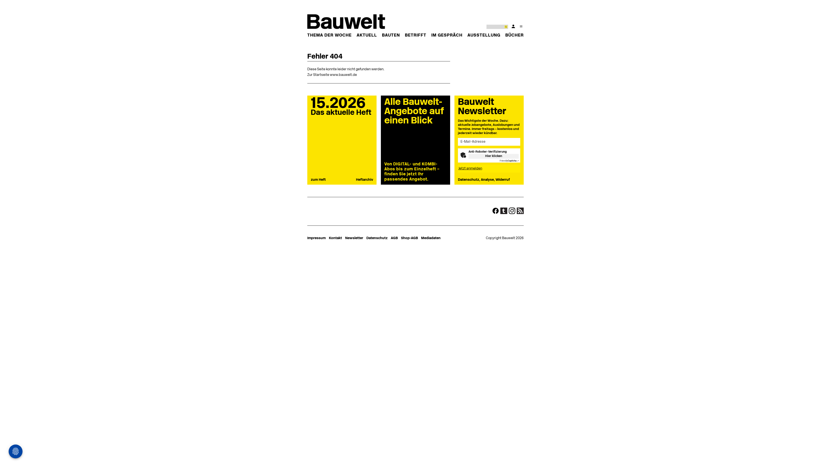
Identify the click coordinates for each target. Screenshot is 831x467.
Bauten (391, 35)
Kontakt (335, 238)
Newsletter (354, 238)
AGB (394, 238)
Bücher (514, 35)
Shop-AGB (409, 238)
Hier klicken (493, 156)
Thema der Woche (329, 35)
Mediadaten (431, 238)
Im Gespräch (446, 35)
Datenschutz (377, 238)
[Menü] (521, 26)
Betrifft (415, 35)
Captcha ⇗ (509, 161)
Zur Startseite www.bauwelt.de (332, 75)
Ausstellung (483, 35)
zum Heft (318, 180)
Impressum (316, 238)
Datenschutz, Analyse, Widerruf (484, 180)
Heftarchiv (364, 180)
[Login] (513, 26)
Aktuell (367, 35)
